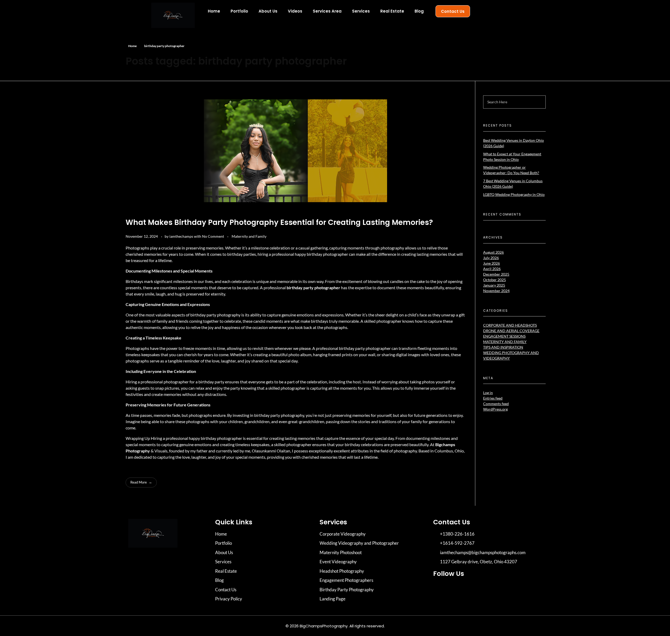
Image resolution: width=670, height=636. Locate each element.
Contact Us (453, 11)
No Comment (213, 236)
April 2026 (492, 268)
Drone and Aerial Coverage (511, 330)
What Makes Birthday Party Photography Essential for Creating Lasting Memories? (279, 222)
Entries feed (492, 398)
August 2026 (493, 252)
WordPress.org (495, 409)
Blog (419, 11)
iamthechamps (181, 236)
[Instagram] (439, 588)
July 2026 (491, 257)
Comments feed (496, 403)
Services (361, 11)
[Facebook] (454, 588)
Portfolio (239, 11)
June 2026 (491, 263)
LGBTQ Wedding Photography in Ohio (514, 194)
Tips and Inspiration (503, 347)
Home (214, 11)
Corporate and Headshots (510, 325)
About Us (268, 11)
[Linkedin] (468, 588)
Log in (488, 392)
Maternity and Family (249, 236)
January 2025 (494, 285)
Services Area (327, 11)
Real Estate (392, 11)
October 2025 (494, 279)
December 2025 (496, 274)
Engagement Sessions (504, 336)
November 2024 (496, 290)
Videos (295, 11)
